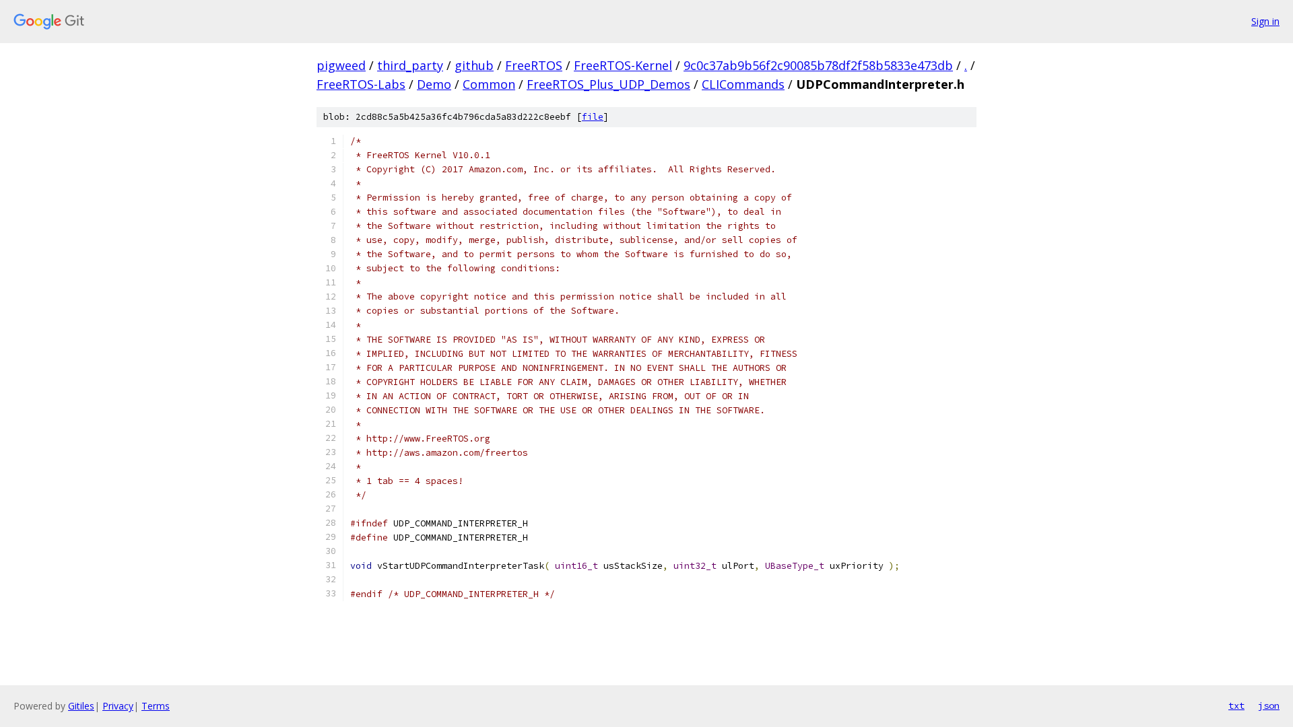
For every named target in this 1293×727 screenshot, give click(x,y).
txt (1236, 705)
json (1269, 705)
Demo (434, 84)
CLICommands (743, 84)
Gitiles (81, 705)
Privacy (117, 705)
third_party (410, 65)
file (592, 117)
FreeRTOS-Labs (361, 84)
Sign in (1265, 21)
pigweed (341, 65)
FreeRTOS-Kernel (623, 65)
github (474, 65)
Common (489, 84)
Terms (155, 705)
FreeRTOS (533, 65)
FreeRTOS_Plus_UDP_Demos (608, 84)
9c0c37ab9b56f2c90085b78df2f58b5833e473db (818, 65)
